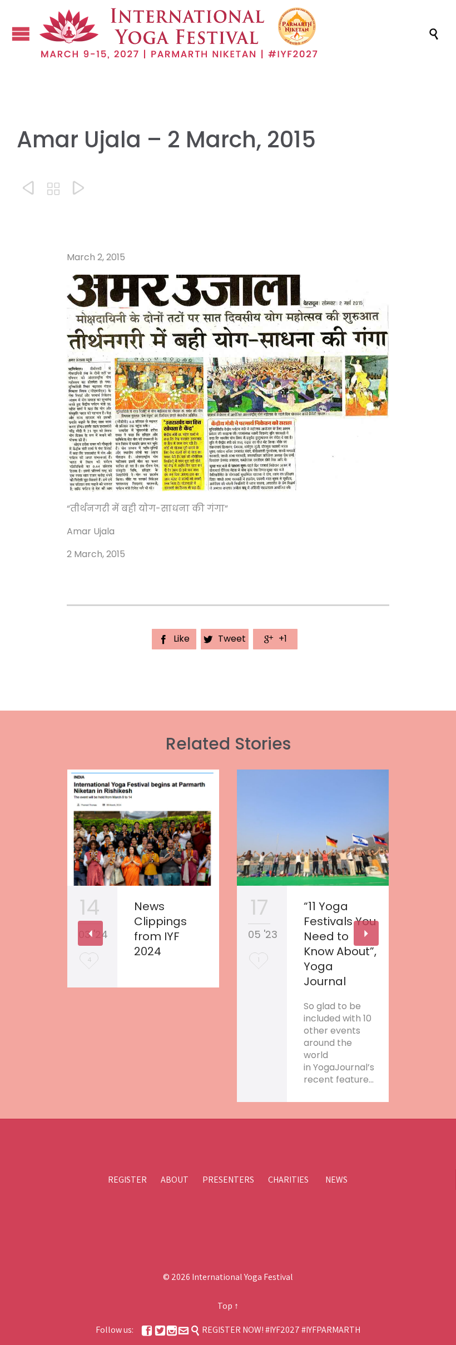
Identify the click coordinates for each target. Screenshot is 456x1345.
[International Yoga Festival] (233, 33)
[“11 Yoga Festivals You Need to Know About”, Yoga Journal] (313, 828)
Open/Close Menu (21, 33)
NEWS (336, 1179)
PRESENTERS (228, 1179)
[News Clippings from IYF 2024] (143, 828)
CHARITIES (288, 1179)
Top (224, 1306)
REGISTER (127, 1179)
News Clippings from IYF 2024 (160, 929)
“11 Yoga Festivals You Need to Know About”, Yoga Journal (340, 944)
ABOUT (175, 1179)
